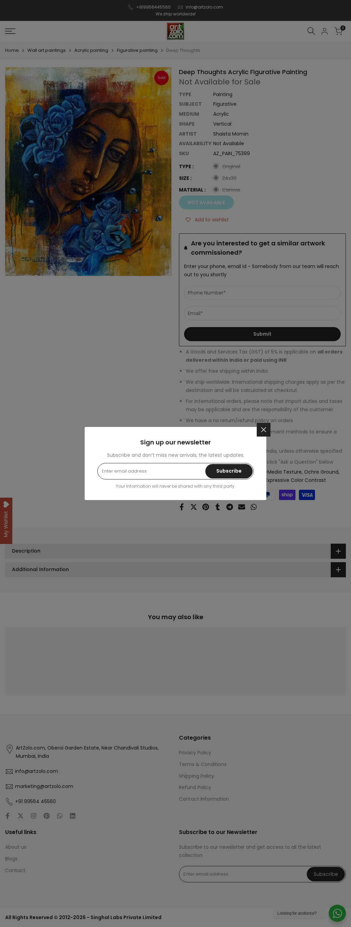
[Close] (263, 430)
